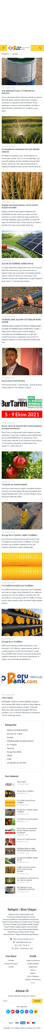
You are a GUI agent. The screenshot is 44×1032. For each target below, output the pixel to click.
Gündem (10, 737)
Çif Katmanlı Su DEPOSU (16, 763)
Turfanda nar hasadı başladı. (14, 484)
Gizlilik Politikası (33, 964)
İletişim (33, 973)
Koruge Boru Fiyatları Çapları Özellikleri (19, 535)
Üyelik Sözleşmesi (33, 961)
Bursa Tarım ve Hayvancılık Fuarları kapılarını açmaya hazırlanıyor (27, 830)
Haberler (15, 54)
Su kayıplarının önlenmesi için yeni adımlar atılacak (27, 879)
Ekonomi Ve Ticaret (14, 734)
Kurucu (33, 970)
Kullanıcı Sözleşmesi (33, 980)
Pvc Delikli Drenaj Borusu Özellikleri (17, 585)
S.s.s (33, 983)
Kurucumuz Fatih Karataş (13, 381)
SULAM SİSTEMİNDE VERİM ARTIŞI (17, 263)
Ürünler (11, 967)
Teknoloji (10, 748)
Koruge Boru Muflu (14, 752)
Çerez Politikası (33, 976)
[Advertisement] (22, 22)
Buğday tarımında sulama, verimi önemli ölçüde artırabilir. (26, 869)
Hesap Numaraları (11, 964)
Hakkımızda (33, 967)
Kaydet (37, 1001)
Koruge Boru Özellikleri (12, 641)
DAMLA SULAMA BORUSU (17, 730)
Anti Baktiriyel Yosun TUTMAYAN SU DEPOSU (26, 888)
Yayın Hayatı (7, 698)
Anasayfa (5, 54)
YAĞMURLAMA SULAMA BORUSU (20, 741)
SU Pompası (12, 745)
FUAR (9, 759)
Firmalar (11, 961)
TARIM (9, 756)
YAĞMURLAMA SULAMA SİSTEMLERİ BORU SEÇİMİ (26, 850)
